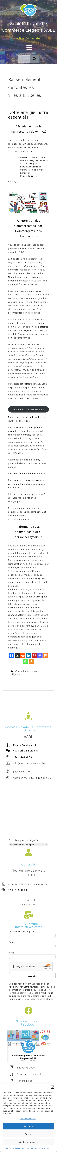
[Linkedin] (28, 655)
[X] (17, 655)
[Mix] (45, 655)
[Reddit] (22, 655)
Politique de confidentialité (37, 1148)
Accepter (28, 1126)
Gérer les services (28, 1119)
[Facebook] (11, 655)
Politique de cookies (15, 1148)
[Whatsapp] (25, 661)
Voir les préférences (28, 1142)
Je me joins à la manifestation (28, 409)
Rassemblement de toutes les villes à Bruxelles (24, 87)
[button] (52, 1087)
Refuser (28, 1134)
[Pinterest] (34, 655)
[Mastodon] (40, 655)
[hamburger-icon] (28, 47)
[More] (31, 661)
